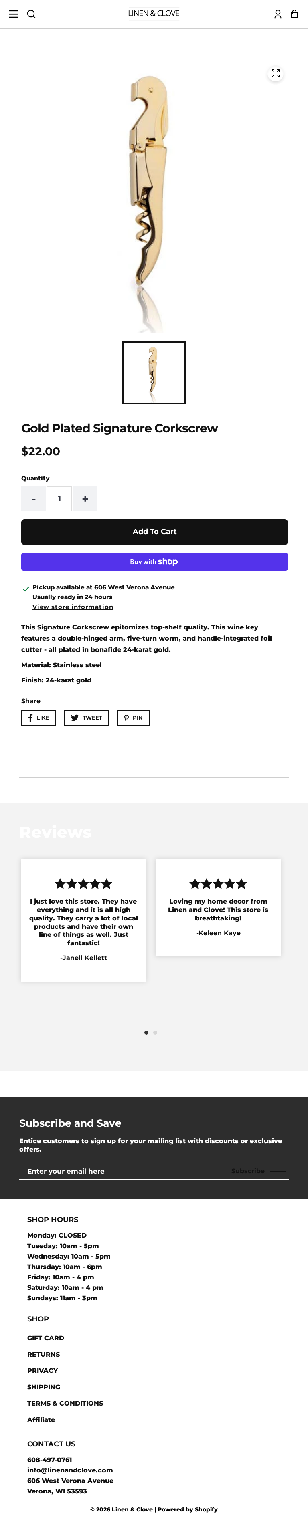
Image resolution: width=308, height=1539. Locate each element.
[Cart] (292, 14)
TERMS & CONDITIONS (65, 1403)
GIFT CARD (45, 1338)
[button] (31, 14)
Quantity (35, 478)
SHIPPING (43, 1387)
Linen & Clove (132, 1509)
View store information (72, 607)
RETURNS (43, 1354)
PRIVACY (42, 1370)
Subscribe (248, 1171)
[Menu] (16, 14)
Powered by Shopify (188, 1509)
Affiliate (41, 1420)
